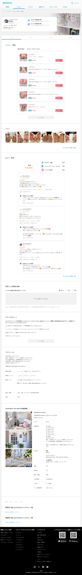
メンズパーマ (18, 542)
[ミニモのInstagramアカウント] (34, 567)
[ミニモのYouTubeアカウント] (47, 567)
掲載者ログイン (40, 547)
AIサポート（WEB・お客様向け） (44, 561)
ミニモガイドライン (41, 549)
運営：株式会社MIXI (41, 535)
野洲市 (18, 11)
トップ (3, 11)
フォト (31, 37)
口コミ (70, 37)
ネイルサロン (9, 11)
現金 (47, 450)
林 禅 (6, 501)
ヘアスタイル (18, 532)
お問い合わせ (49, 488)
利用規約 (39, 552)
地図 (55, 415)
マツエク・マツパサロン (6, 537)
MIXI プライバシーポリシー (43, 556)
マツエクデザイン (19, 547)
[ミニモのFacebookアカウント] (43, 567)
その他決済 (49, 460)
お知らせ (39, 537)
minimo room (40, 539)
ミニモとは (39, 532)
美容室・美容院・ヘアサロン (7, 532)
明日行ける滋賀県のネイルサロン (12, 522)
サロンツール (40, 544)
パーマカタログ (19, 539)
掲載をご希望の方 (41, 542)
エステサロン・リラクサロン (7, 542)
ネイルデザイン (19, 544)
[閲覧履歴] (72, 3)
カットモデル (18, 549)
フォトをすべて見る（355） (69, 147)
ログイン (77, 3)
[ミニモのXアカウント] (39, 567)
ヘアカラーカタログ (20, 537)
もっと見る (41, 117)
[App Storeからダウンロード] (62, 541)
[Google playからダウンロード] (73, 541)
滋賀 (14, 11)
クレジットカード (50, 455)
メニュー (51, 37)
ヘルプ (38, 559)
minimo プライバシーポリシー (43, 554)
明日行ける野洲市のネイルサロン (12, 512)
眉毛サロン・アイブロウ (6, 539)
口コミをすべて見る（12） (70, 276)
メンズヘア (18, 535)
